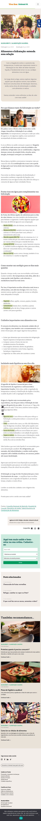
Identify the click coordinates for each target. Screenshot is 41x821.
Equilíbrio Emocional (6, 806)
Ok (21, 818)
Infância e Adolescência (7, 791)
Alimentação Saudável (6, 803)
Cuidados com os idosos (7, 794)
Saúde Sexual (4, 779)
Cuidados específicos (6, 781)
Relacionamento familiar (7, 793)
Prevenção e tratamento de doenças (10, 774)
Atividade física (5, 804)
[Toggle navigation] (38, 4)
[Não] (39, 815)
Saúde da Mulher (5, 776)
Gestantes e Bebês (6, 789)
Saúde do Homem (5, 777)
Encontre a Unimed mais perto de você (12, 765)
